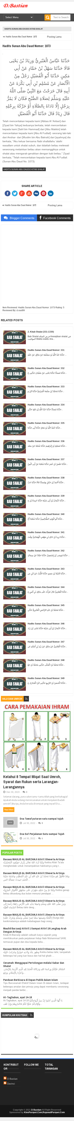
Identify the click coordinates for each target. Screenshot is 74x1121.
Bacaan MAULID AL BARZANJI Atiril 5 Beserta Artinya (33, 901)
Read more (8, 809)
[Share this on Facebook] (8, 193)
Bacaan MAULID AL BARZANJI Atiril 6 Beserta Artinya (33, 949)
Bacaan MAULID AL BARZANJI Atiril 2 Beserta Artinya (33, 873)
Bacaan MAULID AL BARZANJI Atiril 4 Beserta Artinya (33, 887)
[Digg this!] (37, 193)
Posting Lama (54, 36)
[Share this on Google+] (22, 193)
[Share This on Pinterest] (44, 193)
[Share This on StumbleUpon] (29, 193)
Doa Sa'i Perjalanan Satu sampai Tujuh (42, 834)
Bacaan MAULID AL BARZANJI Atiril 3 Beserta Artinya (33, 859)
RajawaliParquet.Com (54, 1112)
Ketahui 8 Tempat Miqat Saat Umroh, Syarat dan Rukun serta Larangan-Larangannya (32, 782)
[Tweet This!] (15, 193)
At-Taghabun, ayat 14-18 (17, 997)
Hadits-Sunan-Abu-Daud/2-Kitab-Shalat (23, 29)
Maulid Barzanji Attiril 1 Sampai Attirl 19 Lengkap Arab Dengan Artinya (34, 930)
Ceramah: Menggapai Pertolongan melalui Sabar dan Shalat (33, 964)
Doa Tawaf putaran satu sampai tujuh (41, 818)
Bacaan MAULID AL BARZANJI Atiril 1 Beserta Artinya (33, 914)
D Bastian (12, 1079)
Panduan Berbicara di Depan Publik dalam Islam (30, 980)
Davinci (11, 1083)
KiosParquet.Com (33, 1112)
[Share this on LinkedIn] (51, 193)
